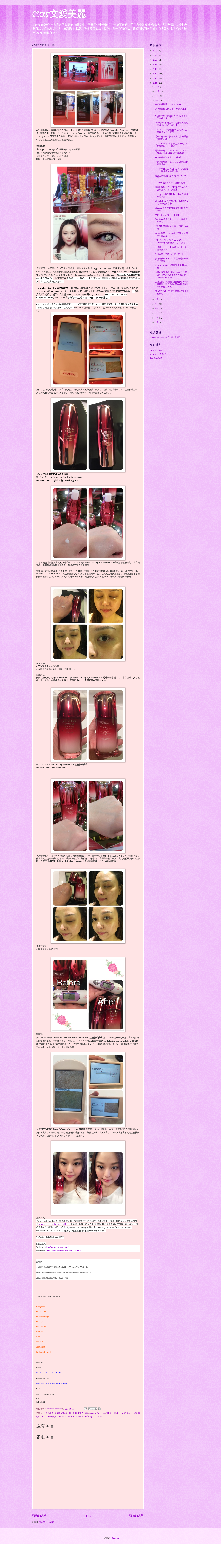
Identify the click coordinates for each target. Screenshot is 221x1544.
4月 (157, 317)
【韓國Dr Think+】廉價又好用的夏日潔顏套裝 (171, 248)
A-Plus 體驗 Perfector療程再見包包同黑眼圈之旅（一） (171, 234)
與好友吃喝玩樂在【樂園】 (167, 214)
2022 (155, 50)
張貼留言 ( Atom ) (47, 1521)
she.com (39, 1341)
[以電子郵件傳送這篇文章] (85, 1408)
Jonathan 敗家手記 (158, 354)
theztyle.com (41, 1306)
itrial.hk (39, 1331)
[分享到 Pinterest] (99, 1408)
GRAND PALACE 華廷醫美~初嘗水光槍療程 (172, 292)
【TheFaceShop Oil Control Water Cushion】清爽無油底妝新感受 (170, 241)
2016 (155, 78)
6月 (157, 308)
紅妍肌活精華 (61, 1413)
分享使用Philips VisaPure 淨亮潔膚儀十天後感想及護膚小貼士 (171, 170)
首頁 (88, 1515)
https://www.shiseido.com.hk (57, 1247)
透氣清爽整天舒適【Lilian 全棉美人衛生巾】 (171, 220)
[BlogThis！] (89, 1408)
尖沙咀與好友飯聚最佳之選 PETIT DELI (170, 110)
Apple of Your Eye (97, 1413)
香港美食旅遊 (156, 358)
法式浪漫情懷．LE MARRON (168, 104)
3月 (157, 322)
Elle (38, 1336)
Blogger (115, 1538)
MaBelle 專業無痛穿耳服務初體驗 (170, 182)
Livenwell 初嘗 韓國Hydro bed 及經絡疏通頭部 (171, 195)
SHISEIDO (111, 1413)
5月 (157, 313)
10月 (157, 95)
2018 (155, 68)
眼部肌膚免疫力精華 (78, 1413)
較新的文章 (39, 1515)
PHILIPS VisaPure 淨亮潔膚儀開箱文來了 (171, 266)
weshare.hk (41, 1326)
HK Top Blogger (156, 350)
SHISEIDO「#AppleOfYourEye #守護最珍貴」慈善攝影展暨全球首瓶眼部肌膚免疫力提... (172, 284)
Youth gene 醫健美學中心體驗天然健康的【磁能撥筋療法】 (171, 124)
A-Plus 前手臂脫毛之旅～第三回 (169, 253)
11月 (157, 91)
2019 (155, 64)
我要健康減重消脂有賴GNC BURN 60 (170, 177)
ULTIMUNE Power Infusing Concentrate (85, 1416)
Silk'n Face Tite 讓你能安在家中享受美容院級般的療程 (171, 131)
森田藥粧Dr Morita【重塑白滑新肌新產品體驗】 (171, 259)
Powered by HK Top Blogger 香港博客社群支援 (165, 337)
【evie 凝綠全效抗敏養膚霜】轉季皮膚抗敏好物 (171, 137)
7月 (157, 303)
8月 (157, 299)
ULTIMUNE (122, 1413)
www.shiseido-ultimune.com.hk (52, 1224)
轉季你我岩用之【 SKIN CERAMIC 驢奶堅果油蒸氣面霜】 (171, 188)
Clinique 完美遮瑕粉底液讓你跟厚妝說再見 (171, 209)
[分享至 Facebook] (95, 1408)
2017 (155, 73)
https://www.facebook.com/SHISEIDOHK (64, 1250)
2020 (155, 59)
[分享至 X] (92, 1408)
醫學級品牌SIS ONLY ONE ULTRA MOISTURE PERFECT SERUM (170, 151)
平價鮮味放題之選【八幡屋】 (168, 157)
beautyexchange (42, 1316)
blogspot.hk (41, 1311)
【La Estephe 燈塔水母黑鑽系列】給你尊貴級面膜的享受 (171, 144)
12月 (157, 86)
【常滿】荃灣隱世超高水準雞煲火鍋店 (171, 227)
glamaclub (40, 1346)
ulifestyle (40, 1321)
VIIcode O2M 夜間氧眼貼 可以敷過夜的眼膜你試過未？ (171, 202)
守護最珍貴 (48, 1413)
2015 (155, 82)
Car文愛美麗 (59, 14)
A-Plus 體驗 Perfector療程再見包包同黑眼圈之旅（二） (171, 117)
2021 (155, 55)
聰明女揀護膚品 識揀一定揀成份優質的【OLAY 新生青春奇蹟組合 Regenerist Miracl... (171, 275)
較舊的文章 (136, 1515)
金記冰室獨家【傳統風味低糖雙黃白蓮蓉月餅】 (171, 163)
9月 (157, 100)
